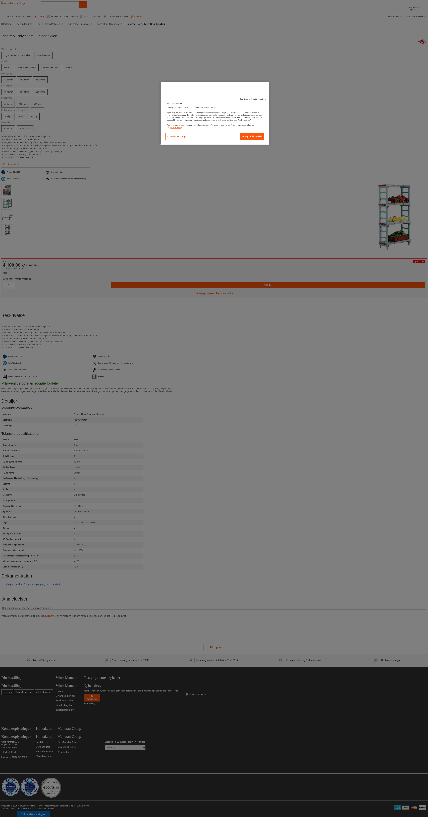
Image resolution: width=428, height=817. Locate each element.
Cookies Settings (176, 136)
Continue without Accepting (253, 99)
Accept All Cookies (252, 136)
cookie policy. (176, 128)
